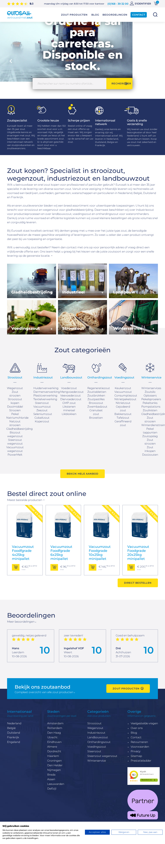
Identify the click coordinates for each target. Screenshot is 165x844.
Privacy (135, 751)
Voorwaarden (140, 746)
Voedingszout (96, 746)
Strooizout (94, 723)
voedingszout (82, 213)
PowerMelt (15, 454)
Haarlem (53, 756)
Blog (134, 732)
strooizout (31, 209)
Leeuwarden (55, 784)
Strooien (15, 410)
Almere (52, 746)
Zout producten (74, 14)
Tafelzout (123, 417)
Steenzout (94, 751)
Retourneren (139, 742)
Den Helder (55, 765)
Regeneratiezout (98, 388)
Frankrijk (13, 737)
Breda (51, 774)
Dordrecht (54, 751)
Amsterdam (55, 723)
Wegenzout (15, 388)
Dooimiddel (15, 406)
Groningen (54, 760)
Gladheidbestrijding (19, 428)
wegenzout (50, 209)
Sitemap (136, 756)
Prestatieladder (141, 760)
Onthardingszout (99, 742)
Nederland (14, 723)
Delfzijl (51, 788)
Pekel (15, 414)
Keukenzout (123, 388)
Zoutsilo (150, 391)
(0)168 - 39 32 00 (117, 3)
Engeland (13, 742)
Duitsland (13, 732)
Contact (136, 737)
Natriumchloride (17, 417)
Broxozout (96, 402)
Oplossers (150, 395)
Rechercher (155, 14)
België (11, 728)
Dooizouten (150, 454)
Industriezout (96, 732)
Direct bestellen (137, 582)
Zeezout (42, 410)
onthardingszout (107, 213)
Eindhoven (54, 742)
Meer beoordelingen (20, 621)
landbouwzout (62, 213)
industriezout (145, 209)
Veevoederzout (70, 395)
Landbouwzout (97, 737)
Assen (51, 779)
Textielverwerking (45, 399)
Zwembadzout (97, 406)
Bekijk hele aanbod (82, 473)
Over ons (137, 728)
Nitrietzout (123, 402)
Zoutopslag (150, 436)
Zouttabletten (96, 391)
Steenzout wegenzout (102, 756)
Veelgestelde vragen (144, 723)
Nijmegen (54, 770)
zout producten (126, 688)
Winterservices (151, 388)
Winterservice (96, 760)
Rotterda (53, 728)
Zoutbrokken (96, 395)
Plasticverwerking (45, 395)
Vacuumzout (42, 406)
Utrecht (52, 737)
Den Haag (54, 732)
